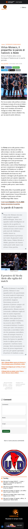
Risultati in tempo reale (14, 519)
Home (3, 44)
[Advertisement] (14, 27)
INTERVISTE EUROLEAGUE (13, 44)
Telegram (5, 70)
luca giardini (4, 63)
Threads (12, 70)
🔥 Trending (4, 478)
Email (19, 70)
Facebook (9, 67)
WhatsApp (16, 67)
